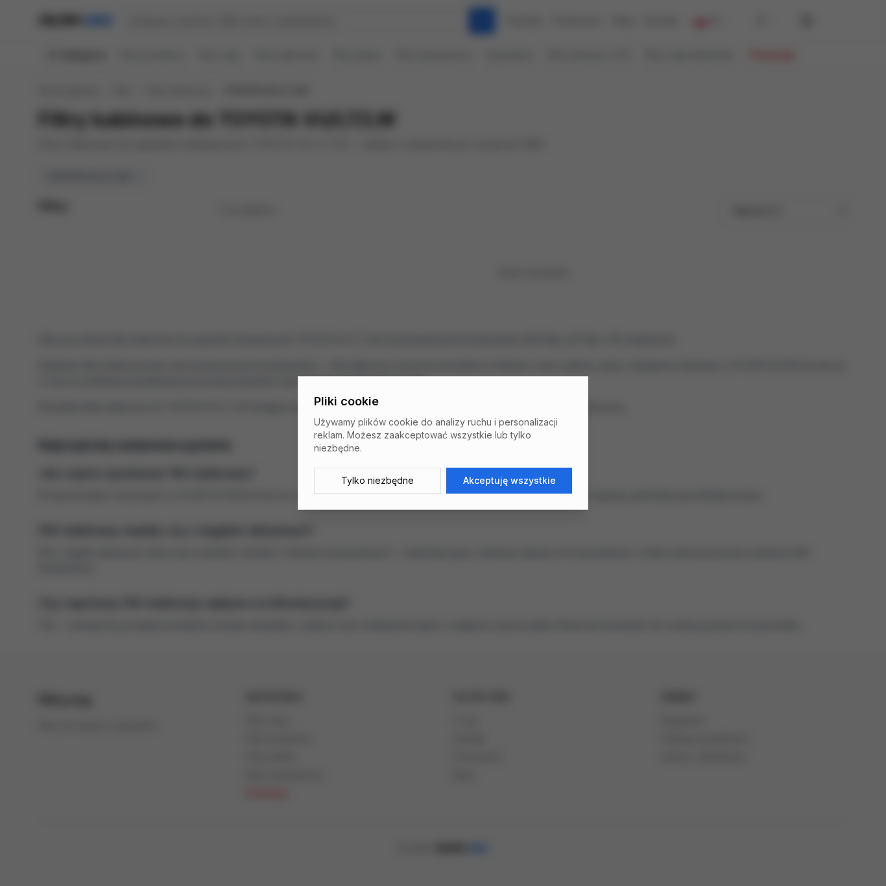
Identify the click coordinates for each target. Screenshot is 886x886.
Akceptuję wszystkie (509, 480)
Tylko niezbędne (377, 480)
